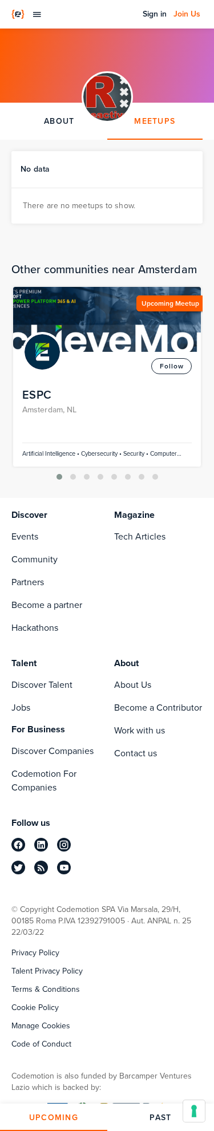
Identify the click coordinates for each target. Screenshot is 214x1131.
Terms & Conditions (45, 989)
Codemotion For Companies (43, 780)
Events (24, 536)
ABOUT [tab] (59, 121)
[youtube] (64, 867)
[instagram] (64, 845)
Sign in (155, 14)
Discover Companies (52, 750)
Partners (27, 582)
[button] (59, 477)
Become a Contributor (158, 707)
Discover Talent (41, 684)
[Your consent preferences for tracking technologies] (194, 1111)
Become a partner (46, 604)
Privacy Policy (35, 953)
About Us (132, 684)
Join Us (186, 14)
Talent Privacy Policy (47, 971)
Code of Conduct (41, 1044)
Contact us (135, 753)
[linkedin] (41, 845)
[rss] (41, 867)
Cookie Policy (35, 1008)
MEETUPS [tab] (154, 121)
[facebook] (18, 845)
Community (34, 559)
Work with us (139, 730)
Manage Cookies (40, 1026)
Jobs (20, 707)
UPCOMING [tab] (53, 1118)
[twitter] (18, 867)
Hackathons (34, 627)
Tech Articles (139, 536)
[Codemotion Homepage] (18, 14)
